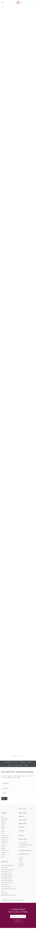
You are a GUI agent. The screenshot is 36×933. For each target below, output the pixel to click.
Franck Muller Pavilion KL (6, 878)
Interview (33, 27)
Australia (11, 765)
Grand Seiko (4, 840)
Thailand (23, 762)
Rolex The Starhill (5, 884)
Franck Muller (4, 835)
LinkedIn (20, 862)
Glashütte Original (5, 838)
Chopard (3, 831)
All (2, 27)
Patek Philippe (4, 818)
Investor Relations (25, 850)
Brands (3, 813)
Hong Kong (19, 765)
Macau (26, 765)
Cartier (2, 829)
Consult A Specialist (18, 916)
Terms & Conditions (23, 843)
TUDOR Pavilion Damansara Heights (9, 895)
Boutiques (4, 862)
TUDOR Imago (4, 893)
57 (20, 756)
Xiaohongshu (21, 864)
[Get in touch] (32, 929)
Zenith (2, 857)
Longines (3, 844)
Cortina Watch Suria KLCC (7, 874)
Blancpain (3, 823)
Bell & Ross (3, 821)
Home (2, 6)
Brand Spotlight (10, 27)
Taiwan (29, 762)
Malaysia (15, 762)
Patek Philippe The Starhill (6, 882)
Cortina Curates (22, 27)
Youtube (20, 866)
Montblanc (3, 846)
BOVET (2, 825)
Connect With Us (24, 854)
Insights (21, 816)
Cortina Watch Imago (5, 872)
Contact (21, 830)
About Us (21, 827)
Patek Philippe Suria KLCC (7, 880)
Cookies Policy (22, 847)
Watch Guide (23, 820)
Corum (2, 833)
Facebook (21, 857)
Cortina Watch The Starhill (6, 876)
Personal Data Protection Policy (25, 845)
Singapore (8, 762)
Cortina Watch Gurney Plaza (7, 869)
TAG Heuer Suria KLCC (6, 886)
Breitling (3, 827)
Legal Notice (23, 839)
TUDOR (3, 855)
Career (21, 835)
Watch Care (22, 823)
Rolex (2, 816)
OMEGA (3, 848)
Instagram (21, 860)
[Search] (34, 2)
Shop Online (23, 813)
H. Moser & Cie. (5, 842)
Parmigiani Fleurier (5, 850)
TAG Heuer (3, 852)
